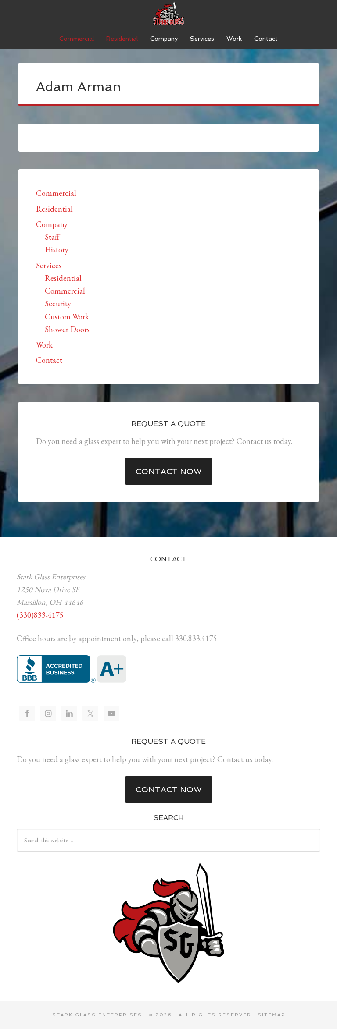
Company (52, 224)
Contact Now (169, 471)
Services (48, 265)
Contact (49, 360)
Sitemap (271, 1014)
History (56, 250)
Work (44, 345)
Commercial (56, 193)
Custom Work (67, 317)
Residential (54, 209)
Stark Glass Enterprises (168, 13)
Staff (52, 237)
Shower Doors (67, 329)
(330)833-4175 (40, 615)
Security (58, 303)
